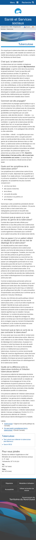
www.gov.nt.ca (4, 27)
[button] (29, 27)
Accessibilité (9, 489)
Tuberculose (9, 424)
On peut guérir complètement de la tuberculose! (15, 429)
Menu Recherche (20, 2)
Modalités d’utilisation (26, 483)
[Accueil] (18, 11)
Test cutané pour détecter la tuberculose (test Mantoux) (17, 440)
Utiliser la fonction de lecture (27, 489)
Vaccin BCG (8, 444)
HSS (11, 27)
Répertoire (9, 483)
